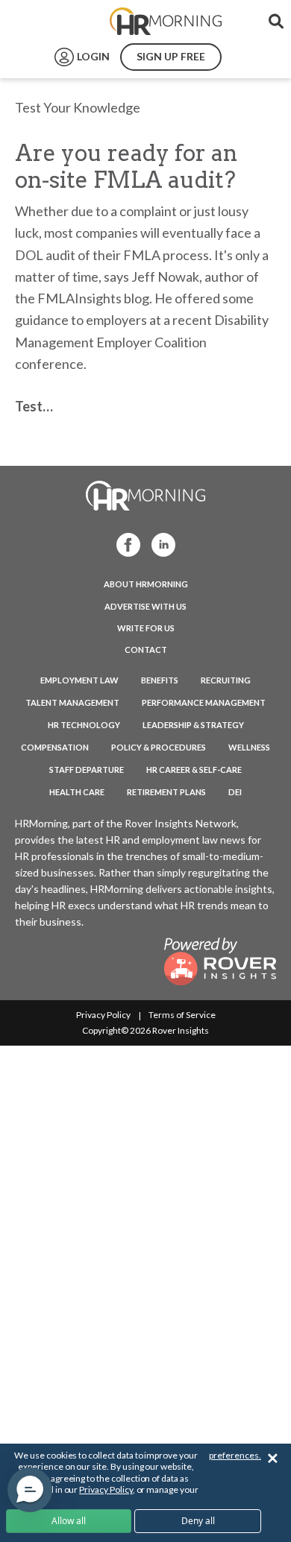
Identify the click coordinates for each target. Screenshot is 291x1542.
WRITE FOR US (146, 628)
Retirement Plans (166, 792)
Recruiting (226, 680)
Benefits (159, 680)
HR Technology (84, 725)
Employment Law (79, 680)
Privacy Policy (103, 1014)
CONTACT (146, 649)
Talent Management (72, 702)
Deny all (198, 1520)
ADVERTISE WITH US (145, 606)
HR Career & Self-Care (194, 769)
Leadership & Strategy (193, 725)
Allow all (68, 1520)
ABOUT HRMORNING (146, 584)
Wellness (249, 747)
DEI (235, 792)
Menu (46, 21)
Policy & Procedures (158, 747)
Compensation (55, 747)
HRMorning (166, 21)
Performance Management (204, 702)
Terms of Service (182, 1014)
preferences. (235, 1455)
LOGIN (93, 56)
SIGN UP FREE (171, 56)
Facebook (125, 543)
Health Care (76, 792)
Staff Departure (86, 769)
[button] (29, 1489)
